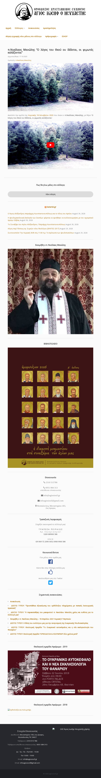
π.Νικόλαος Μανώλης (23, 60)
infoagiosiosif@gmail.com (30, 763)
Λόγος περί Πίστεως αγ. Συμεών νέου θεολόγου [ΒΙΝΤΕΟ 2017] (33, 228)
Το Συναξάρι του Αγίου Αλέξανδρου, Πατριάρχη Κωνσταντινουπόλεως (36, 224)
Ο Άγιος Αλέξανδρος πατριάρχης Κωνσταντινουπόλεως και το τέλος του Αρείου (40, 213)
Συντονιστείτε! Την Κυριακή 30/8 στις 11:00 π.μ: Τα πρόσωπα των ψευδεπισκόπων (41, 233)
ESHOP (64, 36)
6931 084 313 (42, 744)
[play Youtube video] (50, 145)
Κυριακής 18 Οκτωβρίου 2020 (40, 115)
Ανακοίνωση (15, 601)
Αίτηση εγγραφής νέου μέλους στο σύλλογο (24, 36)
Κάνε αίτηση (50, 194)
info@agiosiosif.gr (30, 759)
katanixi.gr (51, 207)
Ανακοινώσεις (33, 28)
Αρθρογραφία (51, 36)
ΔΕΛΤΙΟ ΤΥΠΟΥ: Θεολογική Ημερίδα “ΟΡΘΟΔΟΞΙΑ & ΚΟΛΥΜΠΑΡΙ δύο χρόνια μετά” (44, 634)
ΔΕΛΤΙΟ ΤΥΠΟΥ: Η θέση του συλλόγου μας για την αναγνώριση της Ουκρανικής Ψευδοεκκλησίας (49, 623)
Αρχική (8, 28)
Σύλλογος (19, 28)
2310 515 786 (32, 741)
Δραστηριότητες (49, 28)
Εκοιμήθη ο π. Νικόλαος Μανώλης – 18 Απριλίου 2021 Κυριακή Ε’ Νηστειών (40, 619)
